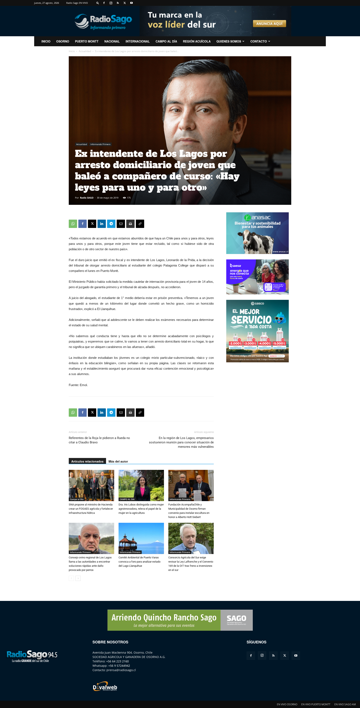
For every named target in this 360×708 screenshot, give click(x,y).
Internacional (138, 41)
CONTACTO (258, 41)
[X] (124, 3)
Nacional (112, 41)
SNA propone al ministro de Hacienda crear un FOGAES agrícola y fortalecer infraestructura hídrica (91, 508)
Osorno (62, 41)
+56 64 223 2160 (117, 661)
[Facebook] (104, 3)
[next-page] (78, 578)
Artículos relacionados (87, 461)
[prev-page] (71, 578)
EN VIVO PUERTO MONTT (315, 704)
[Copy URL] (140, 224)
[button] (98, 2)
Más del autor (118, 461)
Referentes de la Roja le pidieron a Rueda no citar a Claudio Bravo (99, 440)
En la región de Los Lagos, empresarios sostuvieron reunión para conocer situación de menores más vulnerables (181, 442)
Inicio (72, 51)
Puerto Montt (87, 41)
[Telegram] (111, 224)
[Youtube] (131, 3)
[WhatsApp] (73, 224)
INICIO (45, 41)
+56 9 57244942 (119, 666)
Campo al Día (166, 41)
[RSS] (118, 3)
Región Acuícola (197, 41)
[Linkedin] (102, 224)
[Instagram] (111, 3)
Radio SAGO (87, 197)
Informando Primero (100, 144)
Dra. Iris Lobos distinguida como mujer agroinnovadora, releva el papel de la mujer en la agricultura (141, 508)
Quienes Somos (228, 41)
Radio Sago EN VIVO (77, 2)
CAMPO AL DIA (127, 499)
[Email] (121, 224)
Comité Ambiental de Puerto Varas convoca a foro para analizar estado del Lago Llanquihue (139, 561)
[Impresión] (130, 224)
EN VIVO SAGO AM (345, 704)
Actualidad (85, 51)
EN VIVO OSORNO (287, 704)
